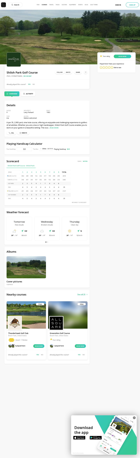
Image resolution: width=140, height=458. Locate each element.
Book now (39, 346)
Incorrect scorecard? (79, 202)
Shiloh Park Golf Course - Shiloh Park (21, 166)
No (34, 84)
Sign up (132, 5)
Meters (85, 161)
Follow (60, 72)
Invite (68, 72)
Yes (29, 84)
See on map (27, 76)
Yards (79, 161)
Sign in (118, 5)
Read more (54, 128)
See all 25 (81, 294)
